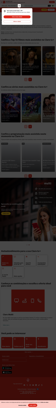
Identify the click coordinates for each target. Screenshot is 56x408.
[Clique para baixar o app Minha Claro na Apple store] (7, 372)
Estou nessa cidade (17, 17)
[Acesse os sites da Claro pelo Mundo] (53, 5)
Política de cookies (44, 402)
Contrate (44, 9)
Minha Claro (51, 9)
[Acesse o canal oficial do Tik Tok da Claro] (39, 385)
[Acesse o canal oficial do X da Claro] (27, 385)
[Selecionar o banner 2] (29, 244)
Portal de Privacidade (31, 389)
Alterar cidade (17, 21)
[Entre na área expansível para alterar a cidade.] (19, 5)
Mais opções (28, 352)
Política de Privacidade (22, 389)
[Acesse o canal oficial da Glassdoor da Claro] (42, 385)
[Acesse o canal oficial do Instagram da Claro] (30, 385)
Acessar (52, 2)
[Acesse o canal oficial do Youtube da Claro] (33, 385)
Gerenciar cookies (22, 405)
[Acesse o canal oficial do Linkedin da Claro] (36, 385)
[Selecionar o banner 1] (26, 244)
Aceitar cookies (32, 405)
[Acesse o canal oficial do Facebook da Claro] (24, 385)
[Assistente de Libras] (37, 389)
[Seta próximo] (30, 79)
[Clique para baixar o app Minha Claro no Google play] (7, 368)
